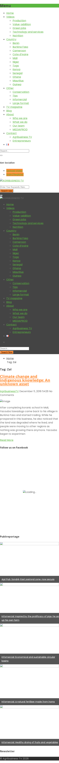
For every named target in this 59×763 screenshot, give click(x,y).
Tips (15, 95)
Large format (21, 103)
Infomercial (20, 99)
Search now (6, 191)
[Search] (1, 155)
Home (10, 13)
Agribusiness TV (22, 137)
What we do (20, 122)
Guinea (17, 84)
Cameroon (19, 50)
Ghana (17, 77)
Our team (19, 126)
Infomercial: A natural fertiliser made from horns (28, 701)
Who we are (20, 118)
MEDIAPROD (20, 129)
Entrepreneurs (22, 141)
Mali (15, 58)
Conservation (21, 92)
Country (11, 39)
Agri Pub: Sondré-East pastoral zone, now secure (28, 579)
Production (19, 20)
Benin (16, 43)
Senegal (17, 73)
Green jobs (19, 28)
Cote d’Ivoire (20, 54)
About (10, 114)
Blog (9, 111)
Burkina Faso (20, 47)
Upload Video (14, 170)
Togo (16, 65)
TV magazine (14, 107)
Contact (11, 133)
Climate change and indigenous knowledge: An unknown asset (25, 380)
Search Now (6, 352)
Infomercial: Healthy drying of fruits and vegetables (30, 742)
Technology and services (28, 32)
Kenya (16, 69)
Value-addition (22, 24)
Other (10, 88)
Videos (10, 17)
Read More (6, 440)
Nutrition (18, 35)
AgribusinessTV (9, 391)
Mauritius (18, 80)
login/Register (15, 174)
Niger (16, 62)
